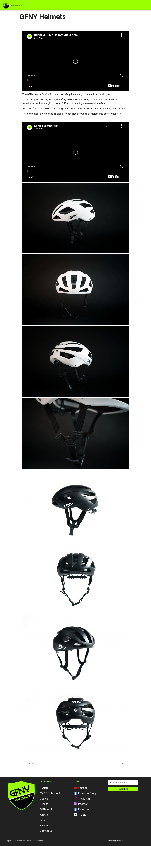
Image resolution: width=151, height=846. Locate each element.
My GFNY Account (50, 793)
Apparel (44, 814)
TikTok (82, 814)
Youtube (82, 787)
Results (44, 803)
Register (44, 787)
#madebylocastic (115, 841)
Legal (43, 819)
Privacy (44, 825)
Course (44, 798)
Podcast (83, 803)
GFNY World (46, 809)
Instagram (84, 798)
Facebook (83, 809)
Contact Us (46, 830)
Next (125, 764)
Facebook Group (87, 793)
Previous (28, 764)
